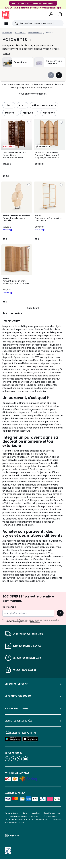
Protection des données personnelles (24, 816)
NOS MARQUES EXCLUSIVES (16, 708)
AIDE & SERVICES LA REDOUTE (18, 696)
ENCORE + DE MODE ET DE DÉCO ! (19, 720)
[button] (60, 14)
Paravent (49, 33)
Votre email (9, 606)
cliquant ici (35, 622)
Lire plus (6, 53)
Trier (7, 105)
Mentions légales (11, 813)
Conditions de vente (52, 813)
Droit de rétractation (39, 819)
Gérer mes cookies (50, 816)
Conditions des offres (31, 813)
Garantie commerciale (18, 819)
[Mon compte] (51, 14)
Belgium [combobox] (12, 835)
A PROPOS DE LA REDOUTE (16, 684)
